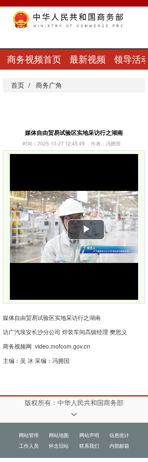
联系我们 (89, 445)
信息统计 (119, 434)
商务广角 (49, 85)
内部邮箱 (119, 445)
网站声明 (89, 434)
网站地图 (59, 434)
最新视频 (87, 58)
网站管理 (29, 434)
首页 (17, 85)
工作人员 (29, 445)
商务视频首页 (34, 58)
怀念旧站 (59, 445)
